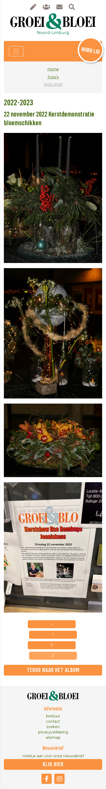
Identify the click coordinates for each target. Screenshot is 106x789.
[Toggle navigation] (16, 51)
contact (53, 721)
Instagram (59, 779)
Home (53, 69)
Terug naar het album (53, 670)
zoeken (53, 726)
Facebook (46, 779)
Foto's (53, 77)
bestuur (53, 716)
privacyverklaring (53, 732)
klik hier (53, 764)
